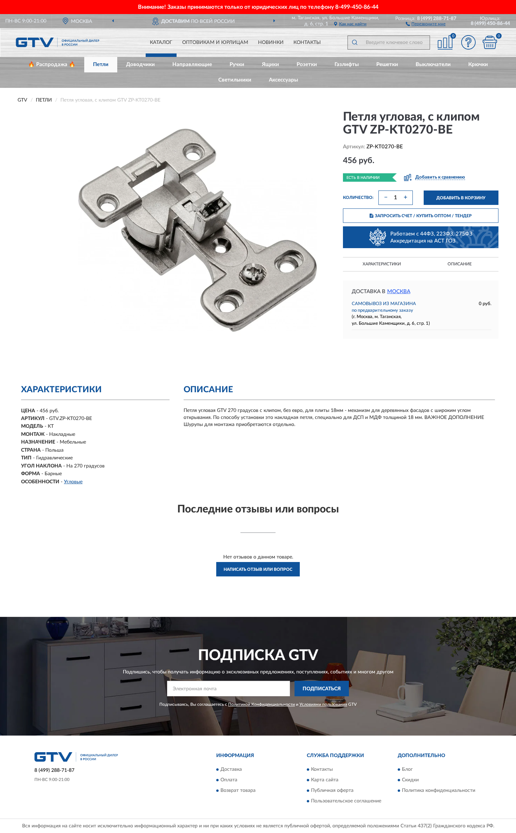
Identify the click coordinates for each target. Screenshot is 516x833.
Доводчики (140, 64)
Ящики (270, 64)
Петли (100, 64)
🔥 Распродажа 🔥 (51, 64)
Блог (407, 769)
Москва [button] (398, 291)
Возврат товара (238, 790)
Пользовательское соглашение (346, 801)
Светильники (234, 80)
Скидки (410, 779)
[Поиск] (355, 42)
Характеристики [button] (382, 264)
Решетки (387, 64)
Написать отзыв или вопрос (258, 569)
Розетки (307, 64)
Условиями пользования (323, 704)
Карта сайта (324, 779)
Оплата (228, 779)
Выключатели (433, 64)
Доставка (231, 769)
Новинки (271, 42)
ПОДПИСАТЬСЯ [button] (322, 688)
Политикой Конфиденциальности (261, 704)
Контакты (307, 42)
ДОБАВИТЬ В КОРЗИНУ (460, 198)
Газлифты (347, 64)
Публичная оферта (332, 790)
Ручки (237, 64)
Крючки (478, 64)
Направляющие (192, 64)
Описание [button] (460, 264)
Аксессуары (283, 80)
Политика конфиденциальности (438, 790)
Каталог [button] (161, 42)
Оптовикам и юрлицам (215, 42)
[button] (425, 23)
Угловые (73, 481)
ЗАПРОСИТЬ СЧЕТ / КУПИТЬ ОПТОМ (423, 216)
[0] (489, 42)
